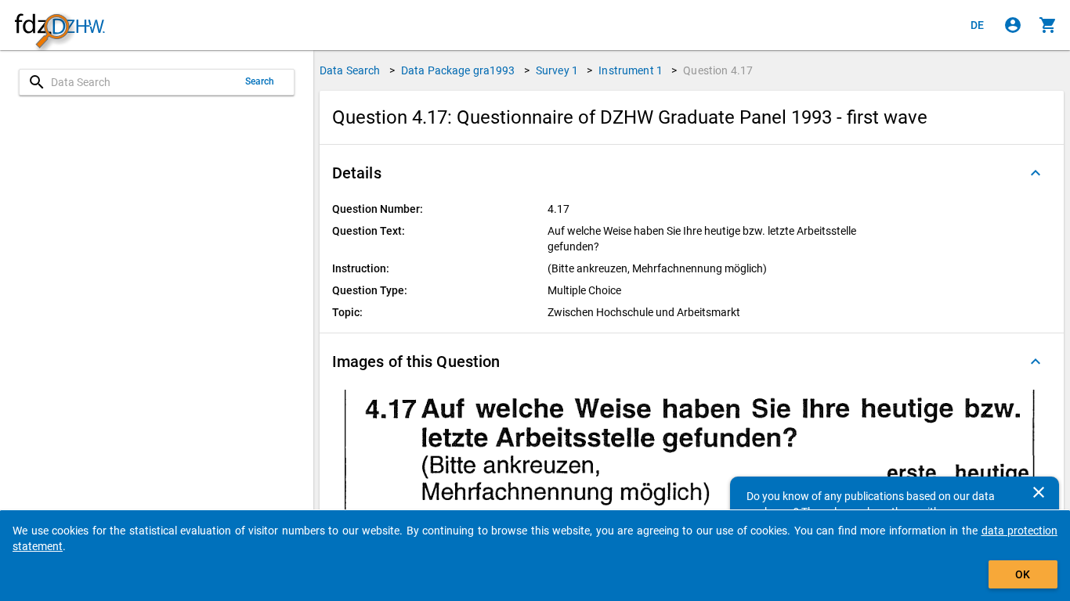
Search (260, 81)
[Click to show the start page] (59, 25)
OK (1022, 574)
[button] (691, 173)
